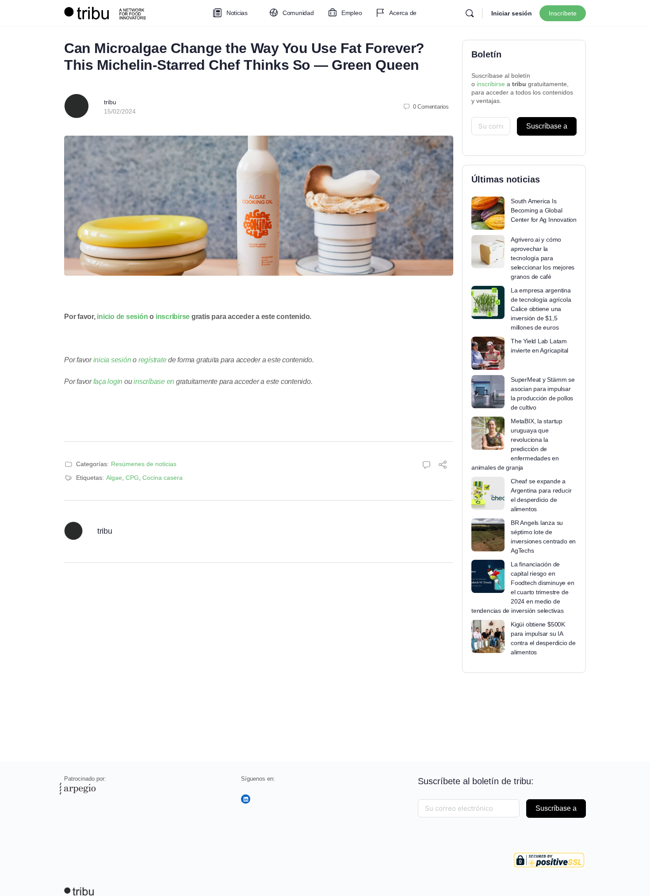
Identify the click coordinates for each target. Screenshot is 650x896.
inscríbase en (154, 381)
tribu (110, 102)
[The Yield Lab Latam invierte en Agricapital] (488, 353)
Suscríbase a (546, 126)
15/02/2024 (120, 111)
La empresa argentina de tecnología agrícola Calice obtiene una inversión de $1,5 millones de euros (541, 309)
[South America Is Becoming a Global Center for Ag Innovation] (488, 213)
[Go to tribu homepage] (108, 12)
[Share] (442, 466)
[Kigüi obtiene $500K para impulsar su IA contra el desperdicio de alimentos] (488, 636)
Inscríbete (563, 13)
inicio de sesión (122, 316)
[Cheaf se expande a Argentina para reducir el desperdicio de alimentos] (488, 493)
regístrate (152, 360)
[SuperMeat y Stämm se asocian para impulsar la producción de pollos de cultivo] (488, 391)
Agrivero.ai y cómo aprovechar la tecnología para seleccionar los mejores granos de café (542, 258)
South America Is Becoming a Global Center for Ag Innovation (544, 210)
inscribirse (173, 316)
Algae (114, 477)
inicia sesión (112, 360)
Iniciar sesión (511, 13)
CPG (132, 477)
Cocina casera (162, 477)
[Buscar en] (469, 13)
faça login (108, 381)
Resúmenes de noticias (143, 463)
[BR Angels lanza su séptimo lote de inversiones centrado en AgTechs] (488, 534)
